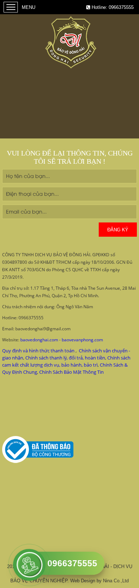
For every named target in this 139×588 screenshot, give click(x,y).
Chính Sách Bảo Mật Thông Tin (71, 372)
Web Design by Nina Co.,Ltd (99, 580)
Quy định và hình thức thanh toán (38, 350)
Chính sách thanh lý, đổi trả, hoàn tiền (65, 358)
